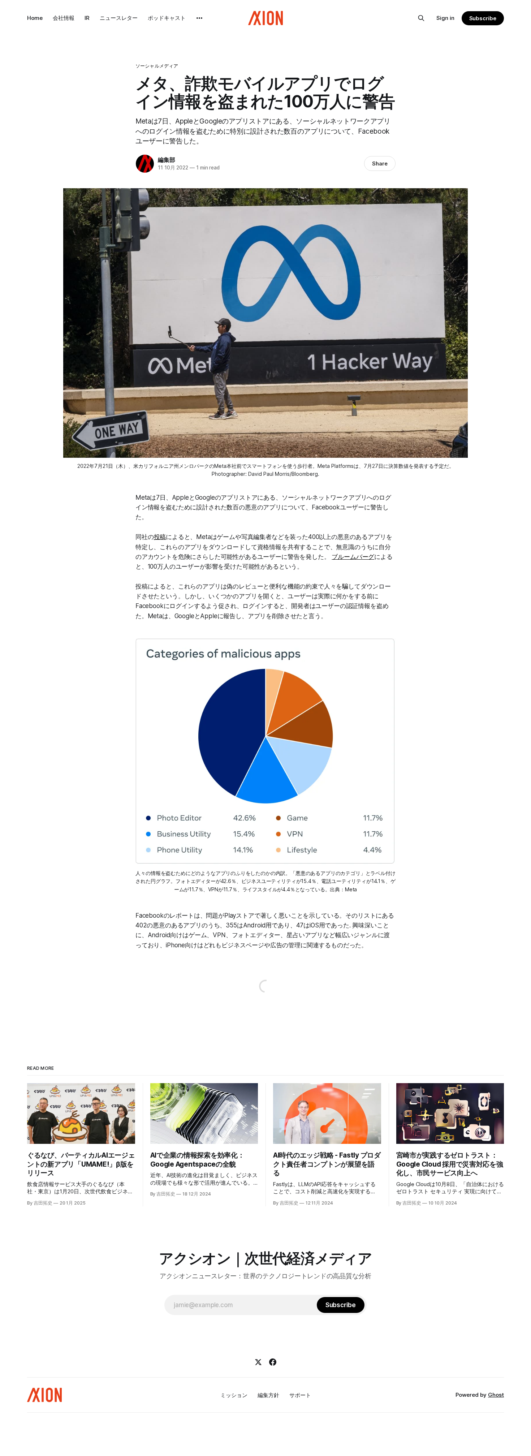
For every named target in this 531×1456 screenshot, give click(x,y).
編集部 (166, 159)
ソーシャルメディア (156, 66)
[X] (258, 1362)
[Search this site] (421, 18)
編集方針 (268, 1395)
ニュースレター (119, 17)
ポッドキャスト (167, 17)
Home (35, 17)
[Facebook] (272, 1362)
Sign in (445, 17)
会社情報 (63, 17)
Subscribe (482, 18)
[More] (199, 18)
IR (87, 17)
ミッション (233, 1395)
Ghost (496, 1394)
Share (380, 163)
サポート (300, 1395)
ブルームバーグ (353, 556)
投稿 (160, 536)
